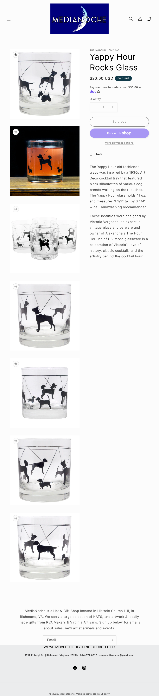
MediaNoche (67, 694)
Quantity (95, 99)
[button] (8, 18)
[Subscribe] (111, 640)
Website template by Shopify (93, 694)
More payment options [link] (119, 142)
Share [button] (98, 154)
